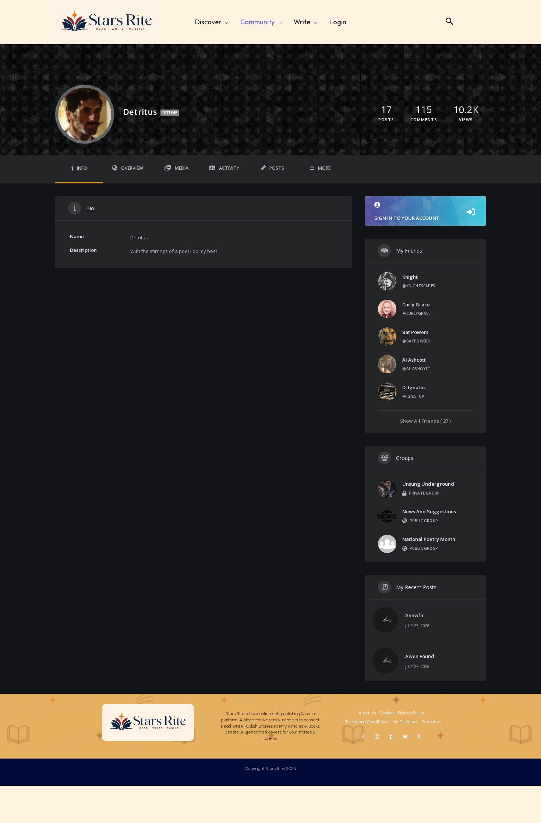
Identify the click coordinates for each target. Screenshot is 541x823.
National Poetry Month (428, 539)
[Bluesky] (405, 737)
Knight (410, 277)
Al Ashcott (414, 359)
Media (181, 168)
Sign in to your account (406, 218)
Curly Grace (416, 304)
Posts (276, 168)
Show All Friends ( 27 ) (425, 421)
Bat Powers (415, 332)
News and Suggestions (429, 511)
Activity (229, 168)
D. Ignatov (414, 387)
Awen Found (419, 656)
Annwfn (414, 615)
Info (82, 168)
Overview (132, 168)
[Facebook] (363, 737)
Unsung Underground (428, 484)
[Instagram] (377, 737)
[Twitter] (419, 737)
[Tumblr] (391, 737)
